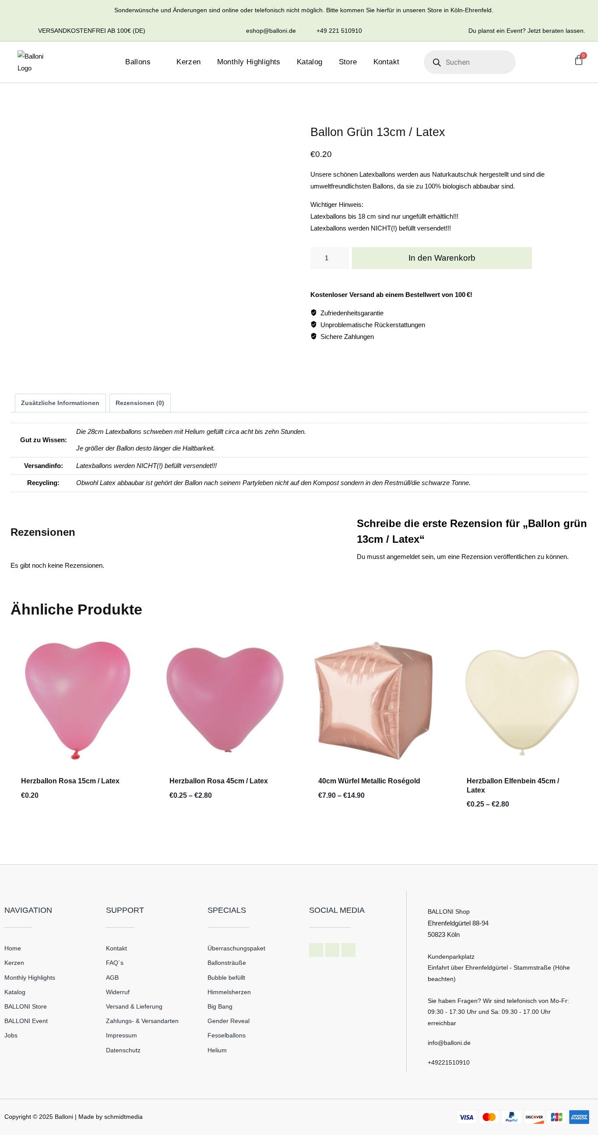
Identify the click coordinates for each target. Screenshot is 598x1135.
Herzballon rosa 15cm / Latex (70, 781)
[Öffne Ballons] (156, 62)
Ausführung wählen (202, 822)
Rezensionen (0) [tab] (140, 403)
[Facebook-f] (316, 950)
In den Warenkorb (441, 257)
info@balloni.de (449, 1042)
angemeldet (403, 556)
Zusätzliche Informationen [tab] (60, 403)
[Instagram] (332, 950)
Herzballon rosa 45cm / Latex (218, 781)
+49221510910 (449, 1062)
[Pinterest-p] (348, 950)
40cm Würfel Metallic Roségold (369, 781)
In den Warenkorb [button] (50, 822)
